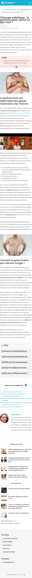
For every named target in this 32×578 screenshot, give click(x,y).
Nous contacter (7, 545)
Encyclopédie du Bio (8, 562)
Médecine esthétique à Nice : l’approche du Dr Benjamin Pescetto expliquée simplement (19, 451)
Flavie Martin (15, 414)
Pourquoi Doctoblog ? (9, 552)
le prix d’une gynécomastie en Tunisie (18, 113)
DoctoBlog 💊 (10, 3)
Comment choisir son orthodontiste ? (18, 513)
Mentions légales (7, 541)
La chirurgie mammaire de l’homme (12, 392)
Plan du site (6, 548)
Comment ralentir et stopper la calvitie (19, 488)
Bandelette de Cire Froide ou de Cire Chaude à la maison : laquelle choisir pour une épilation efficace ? (18, 468)
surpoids (4, 224)
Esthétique (12, 9)
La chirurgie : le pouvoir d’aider (11, 407)
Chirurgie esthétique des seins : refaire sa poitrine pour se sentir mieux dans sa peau (19, 459)
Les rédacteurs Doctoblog (10, 538)
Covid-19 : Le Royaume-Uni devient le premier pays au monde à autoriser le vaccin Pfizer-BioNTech (18, 506)
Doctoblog (5, 9)
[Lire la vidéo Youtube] (16, 141)
